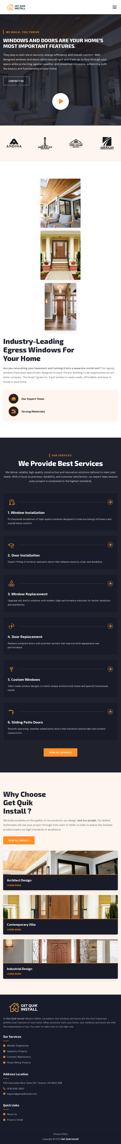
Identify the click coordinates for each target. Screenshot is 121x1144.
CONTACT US (16, 81)
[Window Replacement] (110, 584)
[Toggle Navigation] (114, 7)
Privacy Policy (60, 1134)
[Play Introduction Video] (60, 101)
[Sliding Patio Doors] (110, 712)
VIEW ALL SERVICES (60, 752)
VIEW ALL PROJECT (19, 840)
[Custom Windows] (110, 669)
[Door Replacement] (110, 626)
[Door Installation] (110, 545)
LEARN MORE (14, 885)
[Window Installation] (110, 502)
